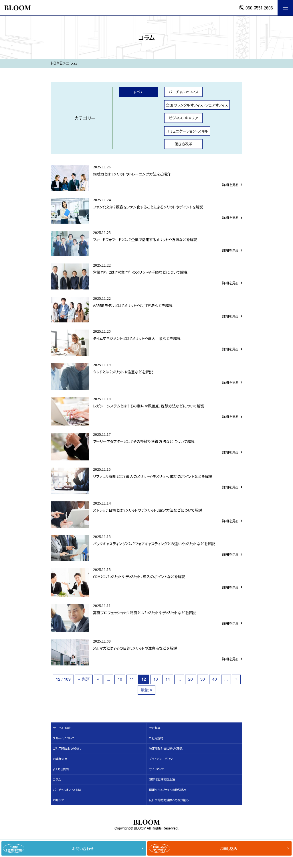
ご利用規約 (156, 738)
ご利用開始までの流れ (67, 748)
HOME (56, 63)
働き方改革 (184, 144)
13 (155, 679)
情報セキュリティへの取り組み (167, 789)
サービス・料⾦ (62, 728)
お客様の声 (60, 758)
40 (214, 679)
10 (120, 679)
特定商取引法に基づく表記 (166, 748)
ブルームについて (63, 738)
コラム (57, 779)
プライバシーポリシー (162, 758)
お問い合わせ (50, 848)
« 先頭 (84, 679)
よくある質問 (61, 769)
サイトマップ (156, 769)
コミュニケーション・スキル (187, 131)
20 (190, 679)
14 (167, 679)
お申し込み (195, 848)
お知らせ (58, 800)
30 (202, 679)
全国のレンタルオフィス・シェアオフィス (197, 105)
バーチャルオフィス (184, 91)
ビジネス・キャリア (183, 118)
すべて (138, 91)
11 (132, 679)
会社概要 (155, 728)
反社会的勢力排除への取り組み (169, 800)
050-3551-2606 (259, 7)
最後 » (146, 689)
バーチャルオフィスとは (67, 789)
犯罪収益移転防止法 (162, 779)
